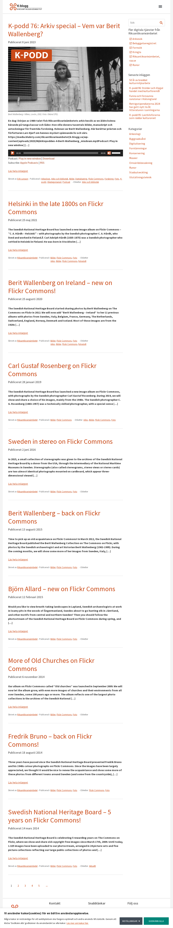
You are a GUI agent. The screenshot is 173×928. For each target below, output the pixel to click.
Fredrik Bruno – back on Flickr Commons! (50, 740)
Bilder (71, 178)
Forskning (109, 178)
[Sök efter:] (146, 22)
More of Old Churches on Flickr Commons (51, 664)
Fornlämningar (138, 148)
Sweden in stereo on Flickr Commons (60, 441)
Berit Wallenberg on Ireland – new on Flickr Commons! (60, 286)
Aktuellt (92, 866)
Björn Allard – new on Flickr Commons (61, 589)
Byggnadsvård (137, 138)
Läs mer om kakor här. (78, 923)
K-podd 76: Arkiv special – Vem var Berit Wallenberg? (64, 30)
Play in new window (30, 158)
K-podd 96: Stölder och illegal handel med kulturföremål (146, 89)
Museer (133, 158)
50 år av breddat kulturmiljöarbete (139, 81)
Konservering (137, 153)
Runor (136, 65)
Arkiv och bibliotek (59, 178)
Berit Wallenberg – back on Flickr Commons (54, 517)
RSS (42, 162)
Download (48, 158)
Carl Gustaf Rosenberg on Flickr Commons (52, 369)
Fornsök (137, 47)
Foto (117, 178)
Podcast (66, 182)
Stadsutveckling (138, 172)
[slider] (116, 153)
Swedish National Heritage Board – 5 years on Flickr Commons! (59, 816)
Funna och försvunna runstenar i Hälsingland (142, 97)
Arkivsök (137, 38)
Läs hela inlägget (18, 171)
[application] (65, 153)
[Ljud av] (109, 153)
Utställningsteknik (140, 177)
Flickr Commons (95, 178)
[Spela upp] (12, 153)
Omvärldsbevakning (140, 163)
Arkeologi (45, 178)
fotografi (82, 261)
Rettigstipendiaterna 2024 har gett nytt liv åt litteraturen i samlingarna (144, 107)
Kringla (136, 52)
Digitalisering (81, 178)
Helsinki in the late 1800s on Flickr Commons (55, 207)
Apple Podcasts (29, 162)
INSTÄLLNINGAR (129, 921)
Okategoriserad (54, 182)
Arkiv (53, 261)
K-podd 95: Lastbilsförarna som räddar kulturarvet (144, 116)
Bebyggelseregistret (144, 43)
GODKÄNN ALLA (156, 921)
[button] (160, 7)
